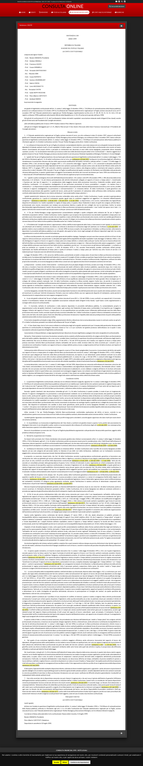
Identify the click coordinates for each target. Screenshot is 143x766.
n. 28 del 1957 (52, 200)
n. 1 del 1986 (105, 460)
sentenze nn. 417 (92, 471)
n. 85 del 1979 (63, 200)
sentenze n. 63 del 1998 (54, 483)
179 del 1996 (104, 471)
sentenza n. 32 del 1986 (38, 479)
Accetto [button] (56, 762)
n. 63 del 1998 (112, 445)
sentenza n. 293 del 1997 (79, 683)
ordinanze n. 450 (97, 645)
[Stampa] (121, 26)
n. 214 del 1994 (110, 645)
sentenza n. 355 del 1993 (105, 361)
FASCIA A (38, 1)
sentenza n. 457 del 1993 (36, 557)
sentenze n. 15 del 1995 (80, 460)
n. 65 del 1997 (67, 483)
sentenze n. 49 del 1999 (98, 445)
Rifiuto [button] (65, 762)
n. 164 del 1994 (94, 460)
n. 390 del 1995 (114, 471)
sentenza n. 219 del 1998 (97, 465)
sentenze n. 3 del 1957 (39, 200)
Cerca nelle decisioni (117, 6)
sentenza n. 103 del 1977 (76, 503)
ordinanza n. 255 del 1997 (80, 159)
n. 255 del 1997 (112, 227)
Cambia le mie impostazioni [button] (79, 762)
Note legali (82, 750)
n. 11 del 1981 (74, 200)
